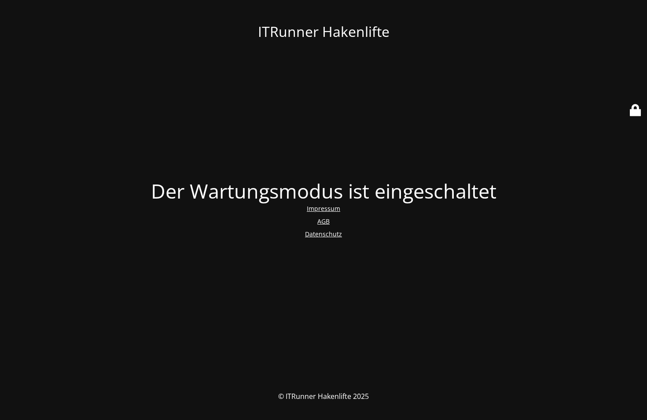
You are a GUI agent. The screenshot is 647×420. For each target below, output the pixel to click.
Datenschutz (323, 234)
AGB (323, 221)
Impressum (323, 208)
